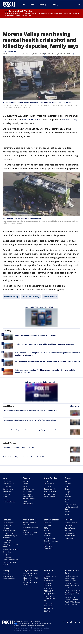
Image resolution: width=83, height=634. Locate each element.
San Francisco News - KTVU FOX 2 (30, 574)
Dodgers (68, 491)
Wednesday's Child (9, 531)
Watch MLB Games (71, 583)
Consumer (6, 494)
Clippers (67, 489)
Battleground (69, 538)
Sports (68, 478)
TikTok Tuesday (49, 497)
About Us (48, 570)
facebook (63, 622)
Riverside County (31, 119)
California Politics (71, 523)
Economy (6, 573)
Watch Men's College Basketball (72, 594)
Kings (67, 499)
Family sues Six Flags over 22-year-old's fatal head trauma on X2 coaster (44, 344)
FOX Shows (48, 583)
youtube (75, 622)
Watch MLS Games (71, 604)
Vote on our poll (49, 494)
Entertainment (8, 491)
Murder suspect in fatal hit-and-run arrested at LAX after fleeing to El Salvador (30, 420)
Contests (47, 573)
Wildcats (68, 497)
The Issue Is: (7, 525)
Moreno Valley (13, 54)
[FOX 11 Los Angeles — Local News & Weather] (10, 4)
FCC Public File (49, 591)
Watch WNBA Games (72, 602)
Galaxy (67, 512)
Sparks (67, 514)
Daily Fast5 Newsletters (48, 547)
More (55, 5)
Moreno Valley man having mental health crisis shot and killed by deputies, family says (37, 102)
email (79, 622)
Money (6, 570)
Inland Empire (50, 296)
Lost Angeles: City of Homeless (10, 537)
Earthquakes (27, 491)
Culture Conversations (10, 560)
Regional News (30, 570)
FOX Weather (28, 504)
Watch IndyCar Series (72, 590)
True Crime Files (8, 533)
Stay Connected (51, 519)
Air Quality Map (28, 489)
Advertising (48, 588)
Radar (25, 486)
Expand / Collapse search (79, 4)
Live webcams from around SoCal (30, 533)
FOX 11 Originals (8, 523)
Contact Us (48, 606)
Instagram (47, 525)
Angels (67, 494)
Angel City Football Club (71, 508)
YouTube (47, 531)
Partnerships (48, 608)
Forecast (26, 481)
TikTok (46, 528)
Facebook (47, 523)
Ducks (67, 502)
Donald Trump (70, 528)
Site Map (47, 611)
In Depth (6, 528)
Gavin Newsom (70, 533)
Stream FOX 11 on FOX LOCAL (29, 524)
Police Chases (7, 486)
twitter (67, 622)
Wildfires (26, 501)
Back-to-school (49, 489)
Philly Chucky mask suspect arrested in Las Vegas (35, 335)
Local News (8, 406)
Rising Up (6, 554)
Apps (25, 530)
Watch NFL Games (71, 576)
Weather (27, 478)
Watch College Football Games (70, 580)
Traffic (25, 484)
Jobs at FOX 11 (49, 586)
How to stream (49, 538)
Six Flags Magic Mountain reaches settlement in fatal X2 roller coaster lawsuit (47, 361)
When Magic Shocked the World (10, 546)
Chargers (68, 484)
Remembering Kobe (10, 562)
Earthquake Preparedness (28, 495)
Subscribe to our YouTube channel (40, 382)
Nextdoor (47, 533)
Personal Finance (9, 579)
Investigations (7, 557)
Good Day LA (50, 478)
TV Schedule (48, 581)
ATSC (46, 601)
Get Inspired (7, 552)
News (5, 478)
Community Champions (7, 541)
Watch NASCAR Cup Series (72, 587)
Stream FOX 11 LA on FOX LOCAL (39, 307)
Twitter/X (47, 536)
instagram (71, 622)
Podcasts (47, 543)
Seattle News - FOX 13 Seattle (30, 583)
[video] (75, 449)
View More (74, 406)
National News (8, 489)
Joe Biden (68, 531)
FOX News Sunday (9, 502)
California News (8, 484)
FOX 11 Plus (48, 603)
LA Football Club (70, 504)
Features (7, 519)
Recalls (5, 497)
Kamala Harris (70, 536)
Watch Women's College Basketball (71, 598)
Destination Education (10, 549)
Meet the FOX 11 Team (50, 577)
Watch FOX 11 (30, 519)
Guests (46, 481)
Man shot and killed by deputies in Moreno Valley (22, 218)
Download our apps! (51, 541)
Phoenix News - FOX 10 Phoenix (30, 579)
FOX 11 (5, 54)
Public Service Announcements (50, 597)
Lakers (67, 486)
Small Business (8, 576)
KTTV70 (5, 565)
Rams (67, 481)
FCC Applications (50, 593)
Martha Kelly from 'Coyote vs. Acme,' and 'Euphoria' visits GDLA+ (24, 457)
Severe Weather (28, 499)
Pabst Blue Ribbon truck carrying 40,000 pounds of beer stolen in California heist (30, 410)
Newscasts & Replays (30, 527)
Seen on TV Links (50, 491)
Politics (5, 499)
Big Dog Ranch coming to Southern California (18, 447)
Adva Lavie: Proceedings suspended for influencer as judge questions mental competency (33, 430)
